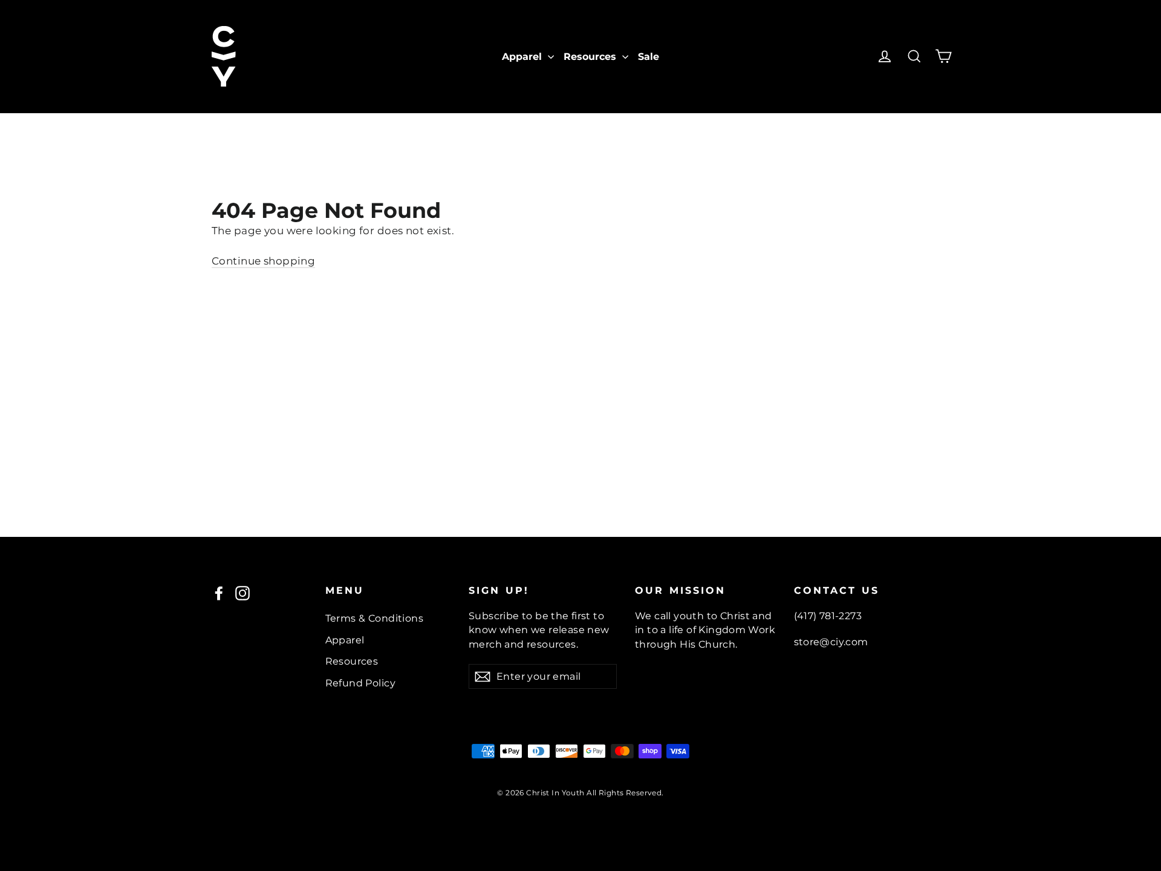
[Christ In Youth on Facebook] (219, 593)
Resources (591, 56)
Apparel (523, 56)
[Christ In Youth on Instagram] (242, 593)
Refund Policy (360, 683)
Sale (648, 56)
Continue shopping (263, 261)
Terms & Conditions (374, 618)
